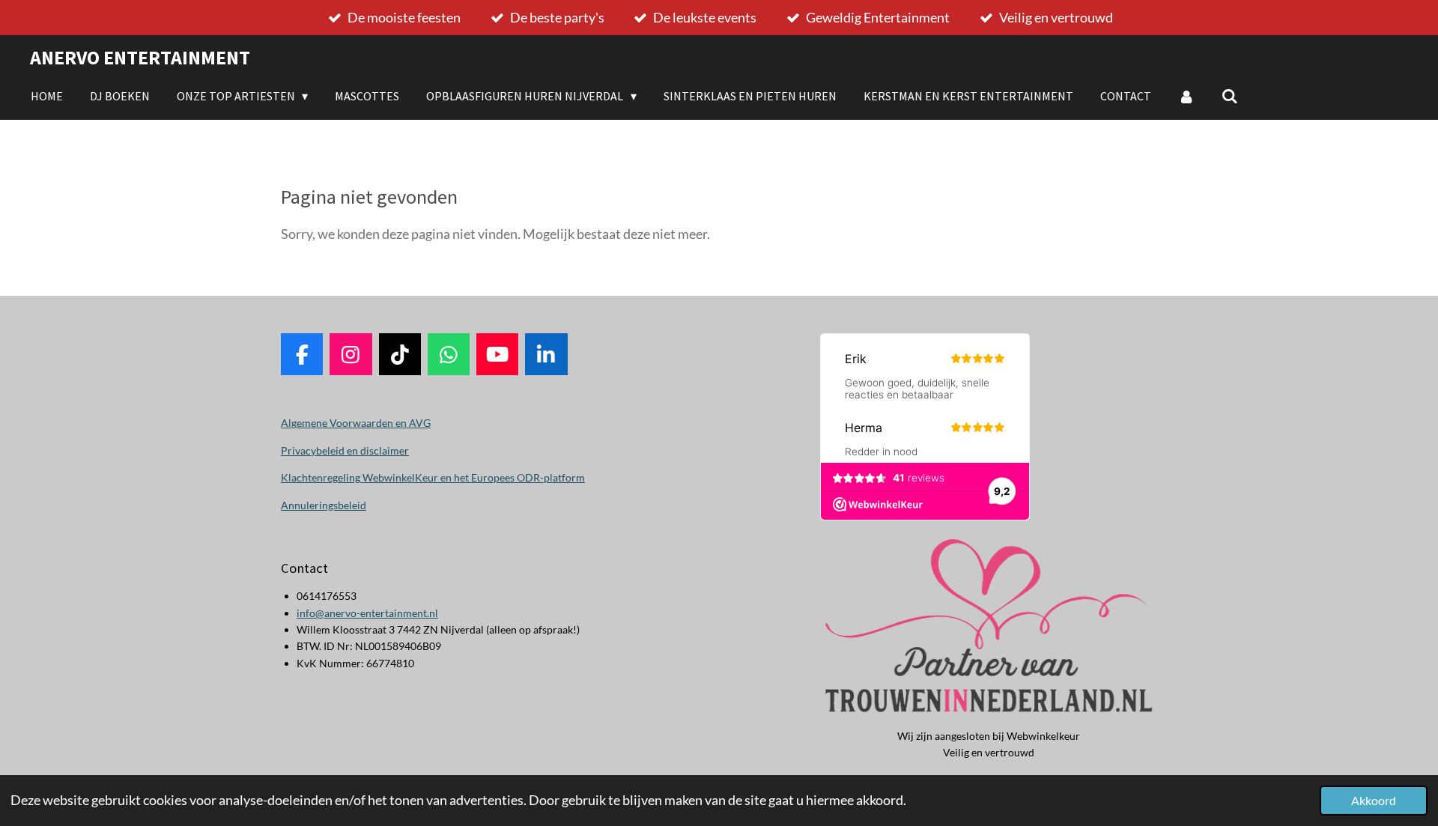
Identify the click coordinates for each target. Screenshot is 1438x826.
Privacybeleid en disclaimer (345, 450)
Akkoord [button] (1373, 800)
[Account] (1186, 96)
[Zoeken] (1230, 96)
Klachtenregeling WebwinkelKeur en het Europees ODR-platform (433, 477)
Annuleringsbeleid (323, 505)
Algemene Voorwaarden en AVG (356, 422)
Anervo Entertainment (140, 57)
